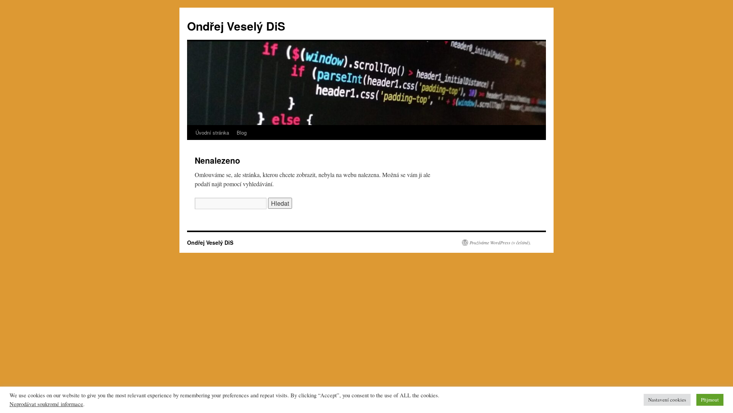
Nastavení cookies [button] (667, 399)
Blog (242, 132)
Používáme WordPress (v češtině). (500, 242)
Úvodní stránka (212, 132)
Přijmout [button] (710, 399)
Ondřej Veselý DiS (236, 26)
